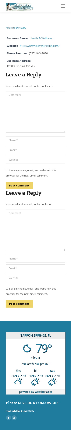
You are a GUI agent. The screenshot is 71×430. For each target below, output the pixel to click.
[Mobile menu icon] (63, 6)
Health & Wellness (41, 38)
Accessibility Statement (20, 410)
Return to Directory (16, 27)
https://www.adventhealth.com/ (39, 46)
